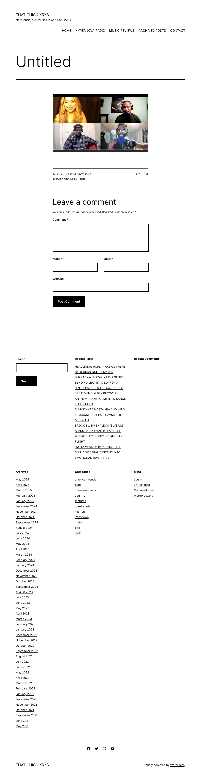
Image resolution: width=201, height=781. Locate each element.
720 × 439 (142, 174)
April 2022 (22, 677)
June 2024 (23, 538)
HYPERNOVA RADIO (90, 30)
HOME (66, 30)
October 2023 (25, 581)
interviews (82, 517)
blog (78, 484)
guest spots (82, 506)
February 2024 (25, 560)
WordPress (177, 765)
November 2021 (26, 704)
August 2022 (24, 656)
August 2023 (24, 592)
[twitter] (96, 748)
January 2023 (25, 629)
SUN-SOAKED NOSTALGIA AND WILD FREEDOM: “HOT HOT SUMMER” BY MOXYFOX (100, 415)
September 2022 (27, 651)
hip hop (80, 511)
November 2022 (26, 640)
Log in (138, 479)
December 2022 (26, 635)
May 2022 (22, 672)
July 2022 (22, 661)
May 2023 (22, 608)
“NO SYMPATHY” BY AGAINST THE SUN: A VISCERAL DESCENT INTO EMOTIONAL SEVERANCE (98, 452)
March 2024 (24, 554)
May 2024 (22, 543)
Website (58, 278)
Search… (22, 359)
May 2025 (22, 479)
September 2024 (27, 522)
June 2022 (23, 667)
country (80, 495)
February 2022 (25, 688)
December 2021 (26, 699)
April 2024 (23, 549)
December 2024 (26, 506)
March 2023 (24, 618)
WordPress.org (144, 495)
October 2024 (25, 517)
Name (58, 258)
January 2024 (25, 565)
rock (78, 533)
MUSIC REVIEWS (121, 30)
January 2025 (25, 501)
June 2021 (22, 720)
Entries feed (142, 484)
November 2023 (26, 576)
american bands (85, 479)
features (80, 501)
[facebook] (88, 748)
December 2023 (26, 570)
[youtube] (112, 748)
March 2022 (24, 683)
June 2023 (23, 602)
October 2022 (25, 645)
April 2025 (22, 484)
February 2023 (25, 624)
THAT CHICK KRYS (32, 15)
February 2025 (25, 495)
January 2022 (25, 694)
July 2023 (22, 597)
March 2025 (24, 490)
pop (77, 527)
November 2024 (27, 511)
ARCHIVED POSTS (152, 30)
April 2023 (22, 613)
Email (108, 258)
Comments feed (144, 490)
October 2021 (25, 710)
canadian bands (85, 490)
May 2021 (22, 726)
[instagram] (104, 748)
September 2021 (27, 715)
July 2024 (22, 533)
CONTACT (177, 30)
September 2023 (27, 586)
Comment (60, 219)
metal (78, 522)
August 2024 (24, 527)
